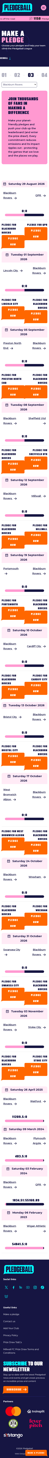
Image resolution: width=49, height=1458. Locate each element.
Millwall (36, 496)
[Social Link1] (6, 1287)
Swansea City (11, 949)
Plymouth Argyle (39, 1141)
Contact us (9, 1321)
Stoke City (35, 1027)
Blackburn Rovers (9, 195)
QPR (38, 195)
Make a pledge (11, 1314)
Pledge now (13, 242)
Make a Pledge (36, 1453)
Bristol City (10, 716)
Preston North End (12, 346)
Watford (36, 1101)
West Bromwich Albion (9, 794)
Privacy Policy (10, 1335)
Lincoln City (11, 270)
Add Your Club (11, 1328)
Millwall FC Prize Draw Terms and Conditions (21, 1351)
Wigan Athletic (36, 1226)
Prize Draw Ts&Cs (12, 1342)
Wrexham (35, 877)
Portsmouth (11, 568)
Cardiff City (34, 646)
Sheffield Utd (37, 418)
